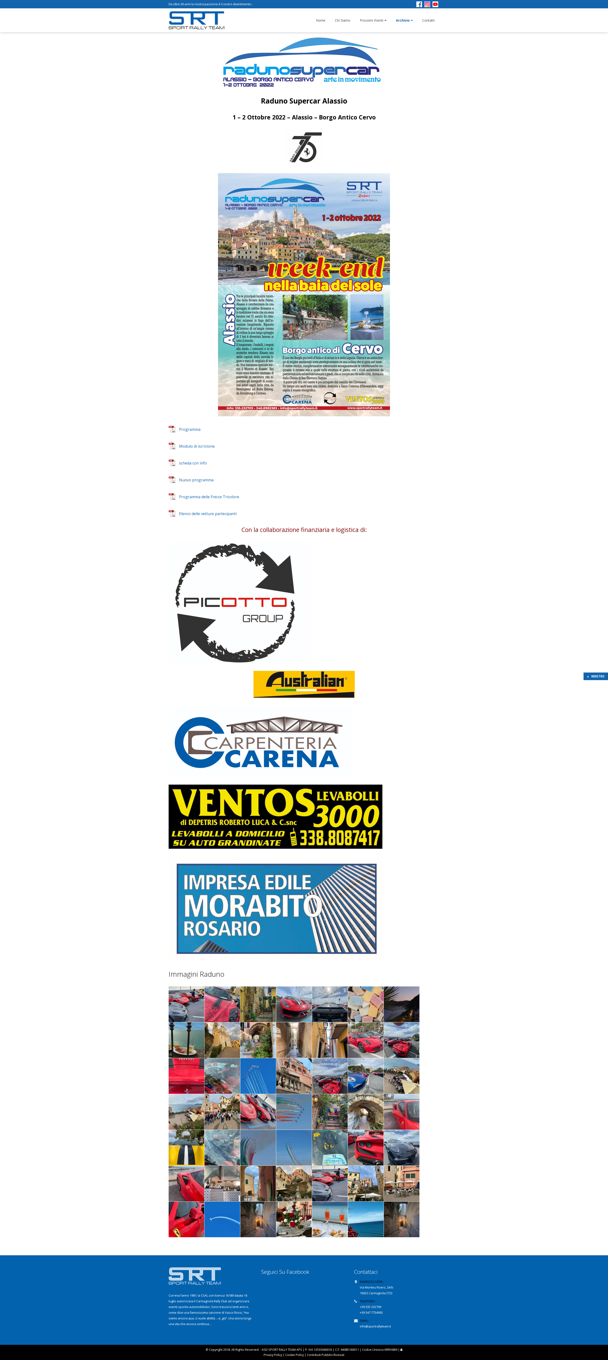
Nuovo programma (196, 480)
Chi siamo (342, 20)
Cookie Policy (294, 1355)
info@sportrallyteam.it (375, 1326)
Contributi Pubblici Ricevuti (325, 1355)
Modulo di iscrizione (197, 446)
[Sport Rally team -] (196, 20)
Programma (189, 429)
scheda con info (193, 463)
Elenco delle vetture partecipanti (208, 513)
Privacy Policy (273, 1355)
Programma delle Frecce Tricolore (209, 496)
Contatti (428, 20)
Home (320, 20)
